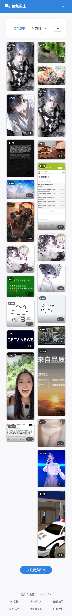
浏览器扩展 (36, 608)
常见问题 (36, 601)
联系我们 (58, 608)
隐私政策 (58, 601)
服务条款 (13, 608)
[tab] (17, 28)
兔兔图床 (19, 6)
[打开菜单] (62, 6)
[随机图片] (51, 6)
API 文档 (14, 601)
